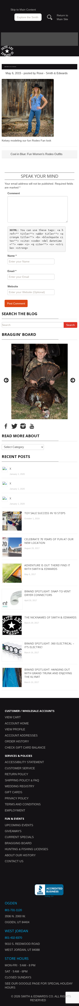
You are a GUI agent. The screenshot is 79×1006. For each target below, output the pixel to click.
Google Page (29, 983)
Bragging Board (18, 843)
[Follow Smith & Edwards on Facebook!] (6, 425)
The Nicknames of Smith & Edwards (50, 617)
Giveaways (13, 831)
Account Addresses (21, 735)
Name (11, 255)
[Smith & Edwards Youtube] (32, 425)
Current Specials (19, 837)
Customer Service (20, 768)
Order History (17, 741)
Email (11, 271)
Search (70, 324)
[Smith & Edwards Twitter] (14, 425)
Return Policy (16, 774)
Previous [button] (6, 380)
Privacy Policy (17, 798)
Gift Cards (13, 792)
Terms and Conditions (23, 804)
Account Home (17, 723)
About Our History (20, 855)
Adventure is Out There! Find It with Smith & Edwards (47, 567)
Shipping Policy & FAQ (22, 780)
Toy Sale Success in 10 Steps (44, 513)
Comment (13, 193)
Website (12, 286)
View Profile (15, 729)
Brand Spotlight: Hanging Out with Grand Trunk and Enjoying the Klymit (48, 673)
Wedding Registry (19, 786)
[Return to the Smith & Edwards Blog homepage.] (7, 50)
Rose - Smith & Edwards (52, 73)
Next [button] (72, 380)
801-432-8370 (13, 937)
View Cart (13, 717)
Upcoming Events (19, 825)
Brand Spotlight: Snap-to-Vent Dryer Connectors (47, 593)
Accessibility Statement (24, 762)
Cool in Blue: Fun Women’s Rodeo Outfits (36, 154)
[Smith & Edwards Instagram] (23, 425)
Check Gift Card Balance (25, 747)
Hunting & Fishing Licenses (26, 849)
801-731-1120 (13, 910)
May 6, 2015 (13, 73)
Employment (15, 810)
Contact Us (14, 861)
